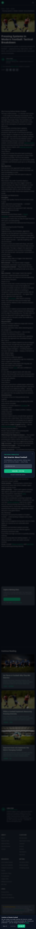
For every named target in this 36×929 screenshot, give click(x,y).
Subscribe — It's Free (18, 471)
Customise (13, 926)
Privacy (27, 922)
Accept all (21, 926)
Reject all (5, 926)
